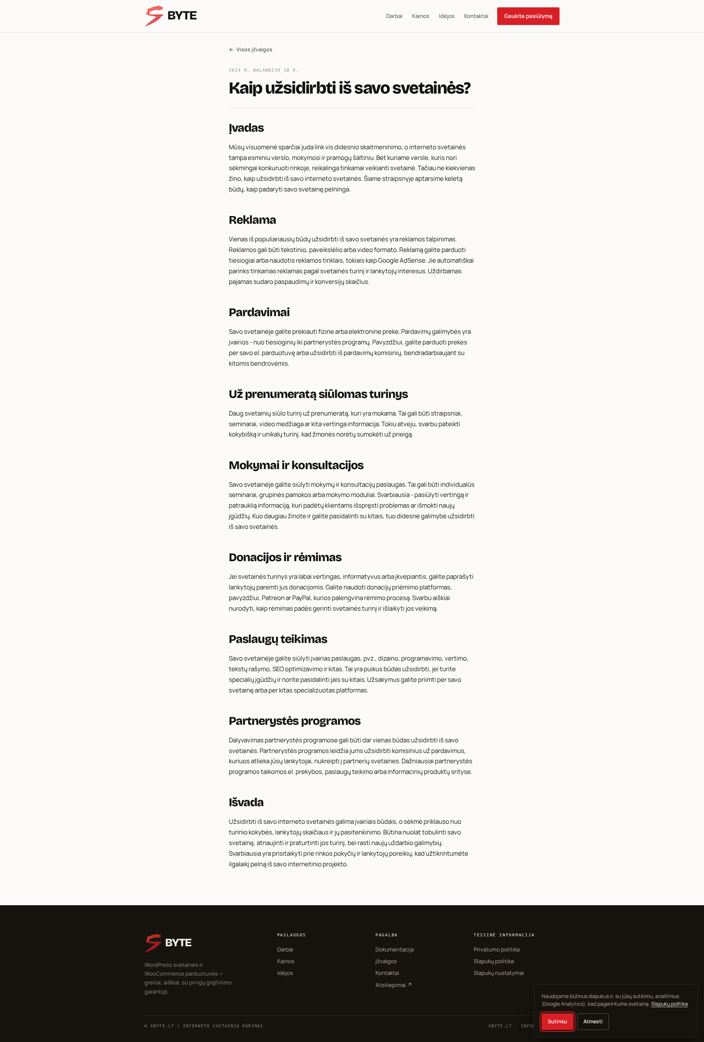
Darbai (394, 16)
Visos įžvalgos (250, 49)
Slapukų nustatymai (499, 973)
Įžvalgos (386, 961)
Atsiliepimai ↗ (393, 985)
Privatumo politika (497, 949)
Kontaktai (476, 16)
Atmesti (593, 1021)
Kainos (420, 16)
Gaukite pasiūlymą (528, 16)
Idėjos (447, 16)
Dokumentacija (394, 949)
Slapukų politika (494, 961)
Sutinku (557, 1021)
